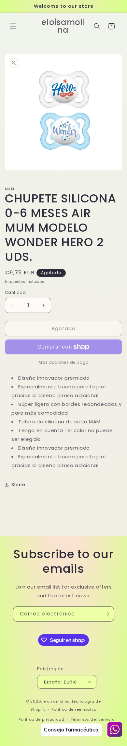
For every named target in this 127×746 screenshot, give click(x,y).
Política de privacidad (41, 719)
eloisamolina (56, 701)
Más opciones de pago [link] (63, 362)
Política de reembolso (73, 709)
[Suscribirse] (106, 614)
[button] (13, 26)
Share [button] (18, 484)
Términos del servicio (93, 719)
